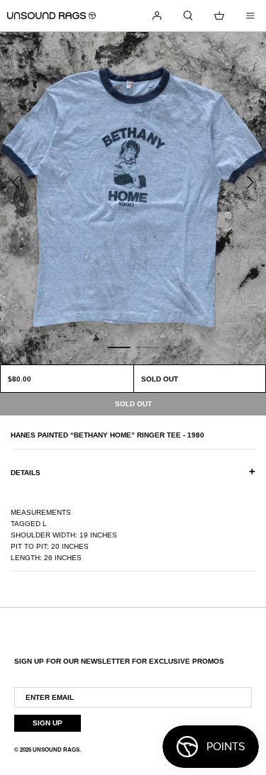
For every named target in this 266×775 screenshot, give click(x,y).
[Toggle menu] (250, 15)
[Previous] (15, 182)
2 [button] (147, 346)
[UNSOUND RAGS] (51, 15)
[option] (133, 198)
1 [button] (119, 346)
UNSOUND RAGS (56, 750)
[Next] (250, 182)
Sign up (47, 723)
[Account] (156, 15)
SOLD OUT (159, 379)
